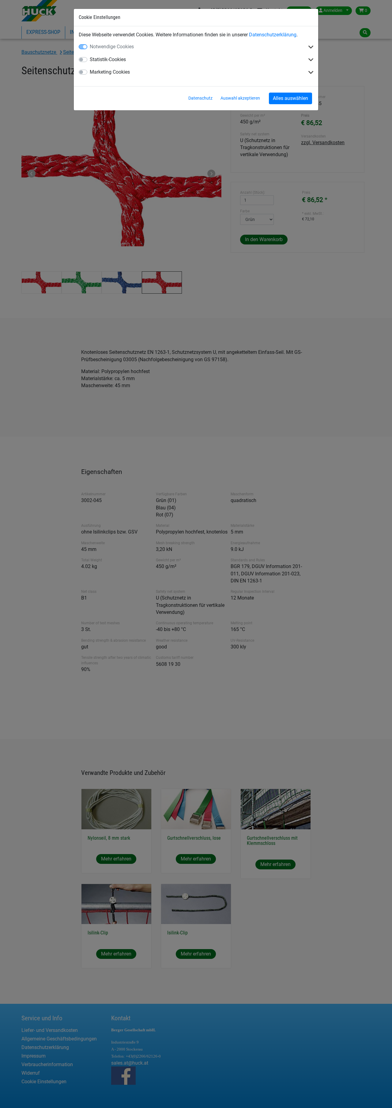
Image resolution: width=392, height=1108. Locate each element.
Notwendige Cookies (112, 47)
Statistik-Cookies (108, 59)
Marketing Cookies (110, 72)
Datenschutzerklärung (272, 35)
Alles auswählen (290, 98)
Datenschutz (200, 98)
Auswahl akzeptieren (240, 98)
